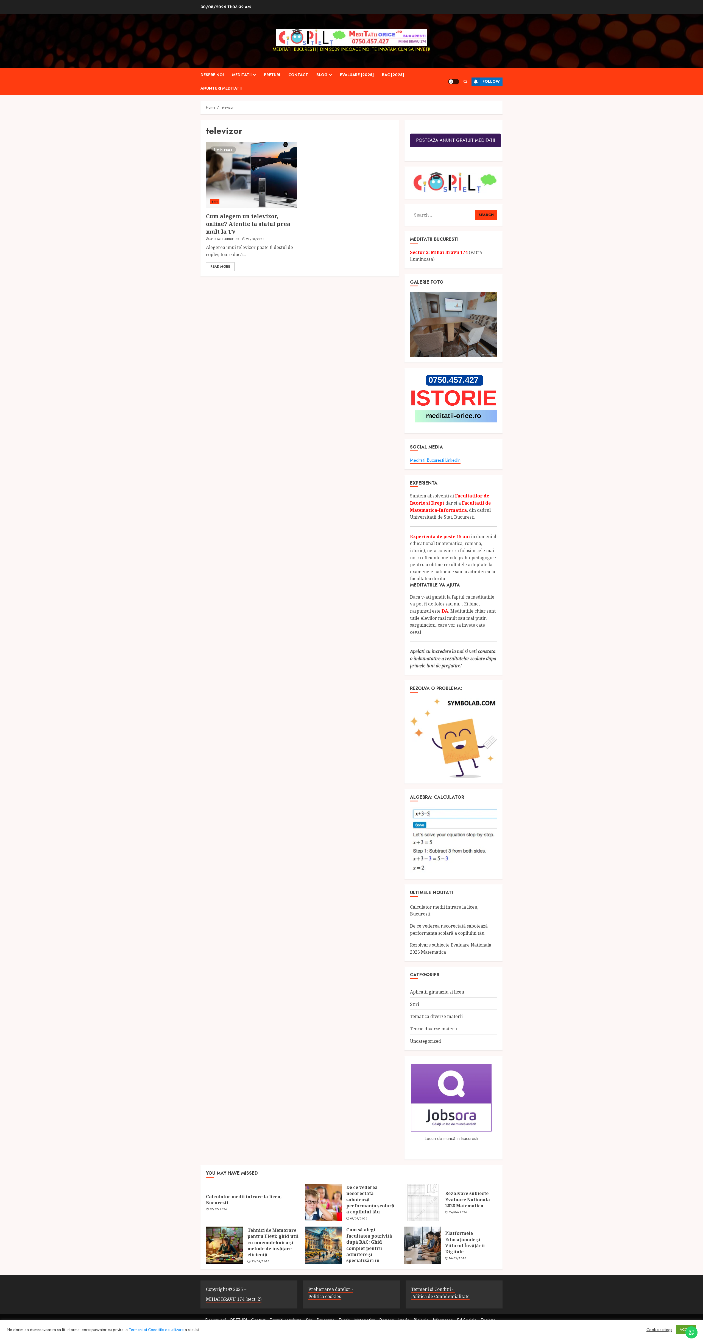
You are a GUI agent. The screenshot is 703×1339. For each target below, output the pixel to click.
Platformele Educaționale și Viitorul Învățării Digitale (465, 1242)
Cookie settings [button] (659, 1329)
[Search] (465, 81)
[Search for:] (442, 215)
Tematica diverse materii (436, 1016)
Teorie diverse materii (433, 1029)
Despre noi (212, 75)
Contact (298, 75)
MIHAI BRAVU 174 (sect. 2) (233, 1299)
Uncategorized (425, 1041)
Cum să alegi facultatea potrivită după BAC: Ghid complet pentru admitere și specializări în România (369, 1248)
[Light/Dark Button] (453, 81)
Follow (491, 81)
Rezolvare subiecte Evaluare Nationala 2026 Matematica (467, 1199)
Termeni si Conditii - (433, 1289)
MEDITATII (242, 75)
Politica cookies (324, 1296)
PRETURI (272, 75)
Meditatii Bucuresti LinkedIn (435, 460)
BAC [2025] (393, 75)
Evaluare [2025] (357, 75)
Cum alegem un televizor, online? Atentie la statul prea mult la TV (248, 223)
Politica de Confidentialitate (440, 1296)
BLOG (322, 75)
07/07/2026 (218, 1209)
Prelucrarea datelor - (330, 1289)
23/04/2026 (260, 1261)
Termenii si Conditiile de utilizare (156, 1329)
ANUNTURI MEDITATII (221, 88)
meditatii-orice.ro (224, 239)
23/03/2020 (255, 239)
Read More (220, 266)
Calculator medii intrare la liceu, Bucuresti (244, 1200)
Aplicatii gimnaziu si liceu (437, 992)
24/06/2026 (458, 1212)
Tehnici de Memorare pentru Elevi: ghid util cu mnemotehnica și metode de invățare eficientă (273, 1242)
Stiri (215, 202)
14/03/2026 (457, 1258)
